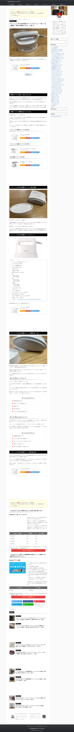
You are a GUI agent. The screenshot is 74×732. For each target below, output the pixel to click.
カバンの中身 (20, 4)
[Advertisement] (28, 84)
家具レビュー (28, 4)
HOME (28, 726)
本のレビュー (54, 4)
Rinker (23, 65)
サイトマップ (45, 726)
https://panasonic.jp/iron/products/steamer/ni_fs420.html (29, 299)
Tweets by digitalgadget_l (56, 116)
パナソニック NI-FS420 (24, 64)
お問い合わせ (40, 726)
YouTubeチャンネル (27, 11)
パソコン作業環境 (11, 4)
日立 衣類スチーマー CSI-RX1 (26, 161)
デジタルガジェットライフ (13, 1)
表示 (30, 74)
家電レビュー (37, 4)
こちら (18, 15)
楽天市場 (27, 68)
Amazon (22, 68)
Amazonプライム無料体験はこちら (28, 596)
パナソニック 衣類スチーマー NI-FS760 (28, 148)
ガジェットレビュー (45, 4)
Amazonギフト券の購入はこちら (28, 550)
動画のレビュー (63, 4)
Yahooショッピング (35, 68)
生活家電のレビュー (13, 609)
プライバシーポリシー (33, 726)
